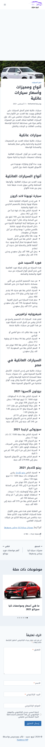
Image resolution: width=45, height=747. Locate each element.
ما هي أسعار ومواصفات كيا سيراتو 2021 (24, 607)
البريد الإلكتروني (32, 694)
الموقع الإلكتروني (32, 706)
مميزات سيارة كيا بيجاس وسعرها (19, 527)
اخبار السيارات (36, 82)
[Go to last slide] (38, 595)
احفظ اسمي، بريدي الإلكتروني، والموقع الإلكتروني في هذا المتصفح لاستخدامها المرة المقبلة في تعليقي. (23, 714)
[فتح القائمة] (5, 4)
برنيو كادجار (21, 473)
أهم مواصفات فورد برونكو (11, 550)
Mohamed (32, 103)
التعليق (36, 650)
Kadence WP (22, 740)
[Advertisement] (22, 33)
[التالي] (6, 595)
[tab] (27, 617)
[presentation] (22, 588)
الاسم (37, 683)
